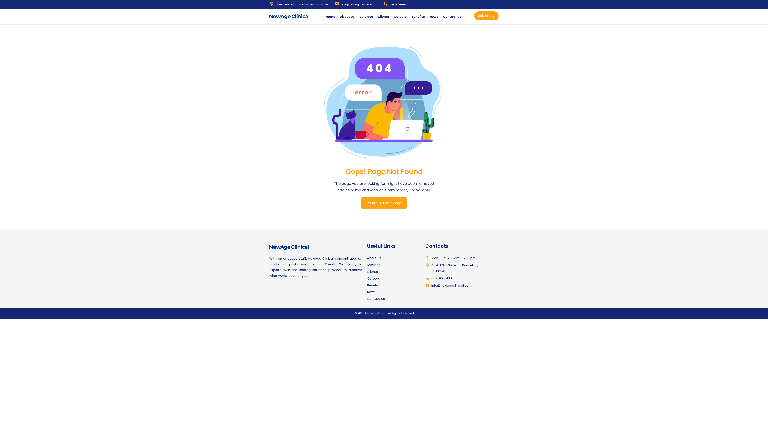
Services (366, 17)
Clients (383, 17)
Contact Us (452, 17)
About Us (347, 17)
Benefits (418, 17)
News (434, 17)
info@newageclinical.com (359, 4)
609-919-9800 (400, 4)
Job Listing (486, 15)
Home (330, 17)
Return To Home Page (384, 203)
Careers (400, 17)
